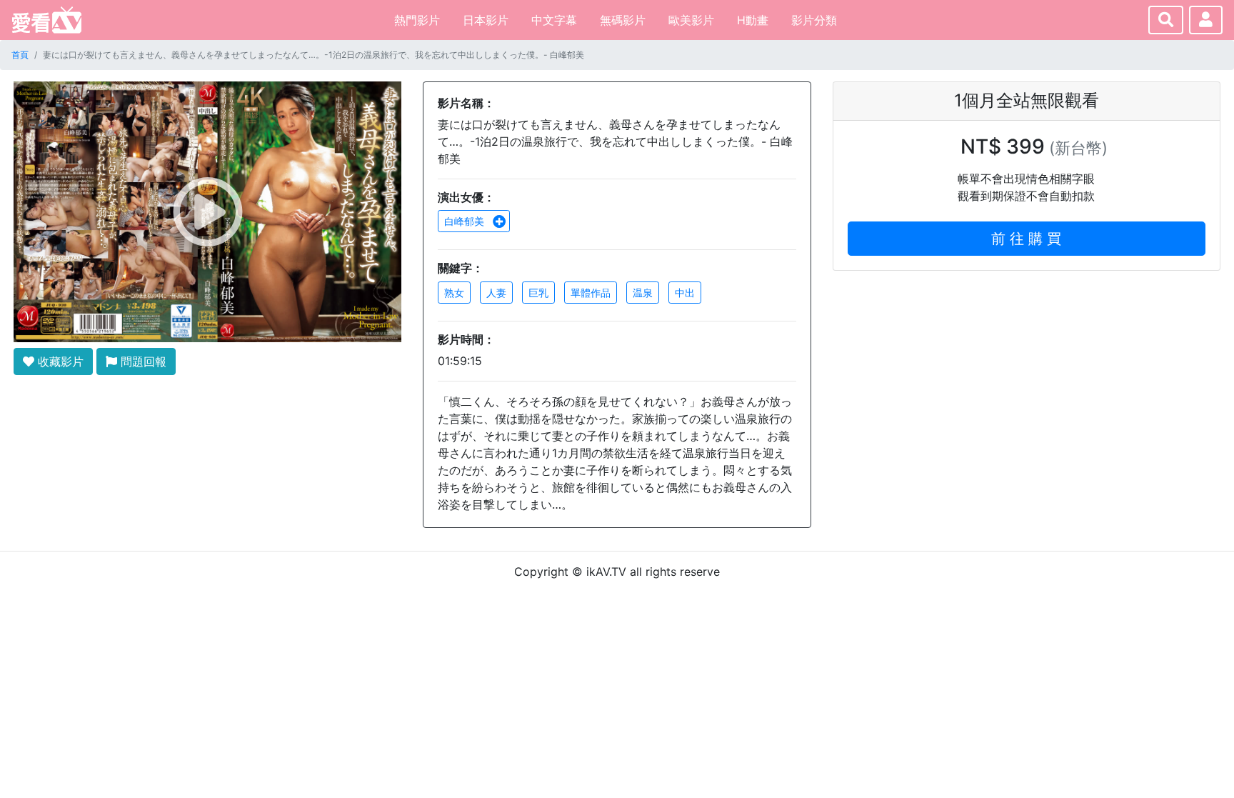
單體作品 (591, 292)
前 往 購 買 (1026, 238)
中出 (685, 292)
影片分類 (814, 20)
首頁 (20, 54)
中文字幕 (554, 20)
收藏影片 (59, 361)
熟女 (454, 292)
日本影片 (485, 20)
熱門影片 (417, 20)
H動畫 (752, 20)
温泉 (643, 292)
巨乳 (538, 292)
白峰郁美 (465, 221)
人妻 (496, 292)
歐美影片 (691, 20)
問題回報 (141, 361)
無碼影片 (623, 20)
